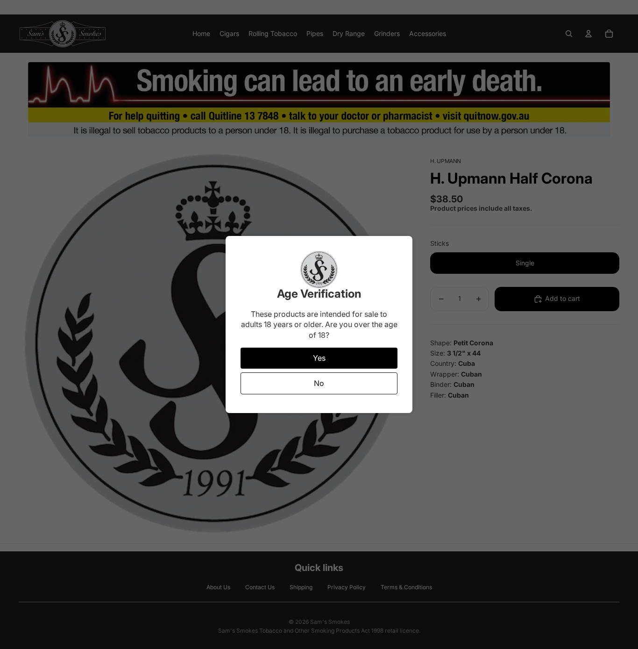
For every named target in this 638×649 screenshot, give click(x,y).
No (319, 383)
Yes (319, 358)
